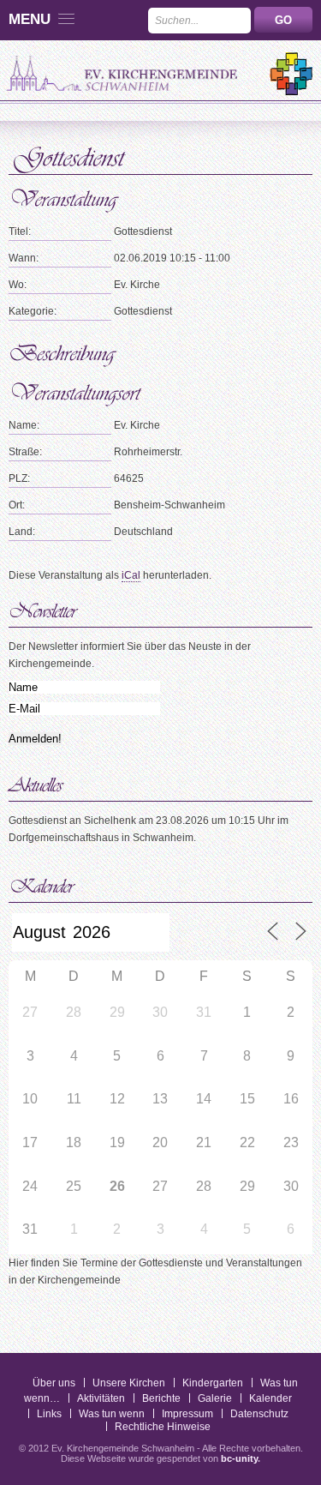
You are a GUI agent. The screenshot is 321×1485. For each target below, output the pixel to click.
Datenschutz (259, 1414)
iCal (131, 575)
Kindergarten (212, 1383)
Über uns (54, 1383)
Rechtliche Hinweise (163, 1427)
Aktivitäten (101, 1398)
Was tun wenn (112, 1414)
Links (49, 1414)
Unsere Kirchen (128, 1383)
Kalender (270, 1398)
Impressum (187, 1414)
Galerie (215, 1398)
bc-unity (239, 1458)
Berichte (161, 1398)
